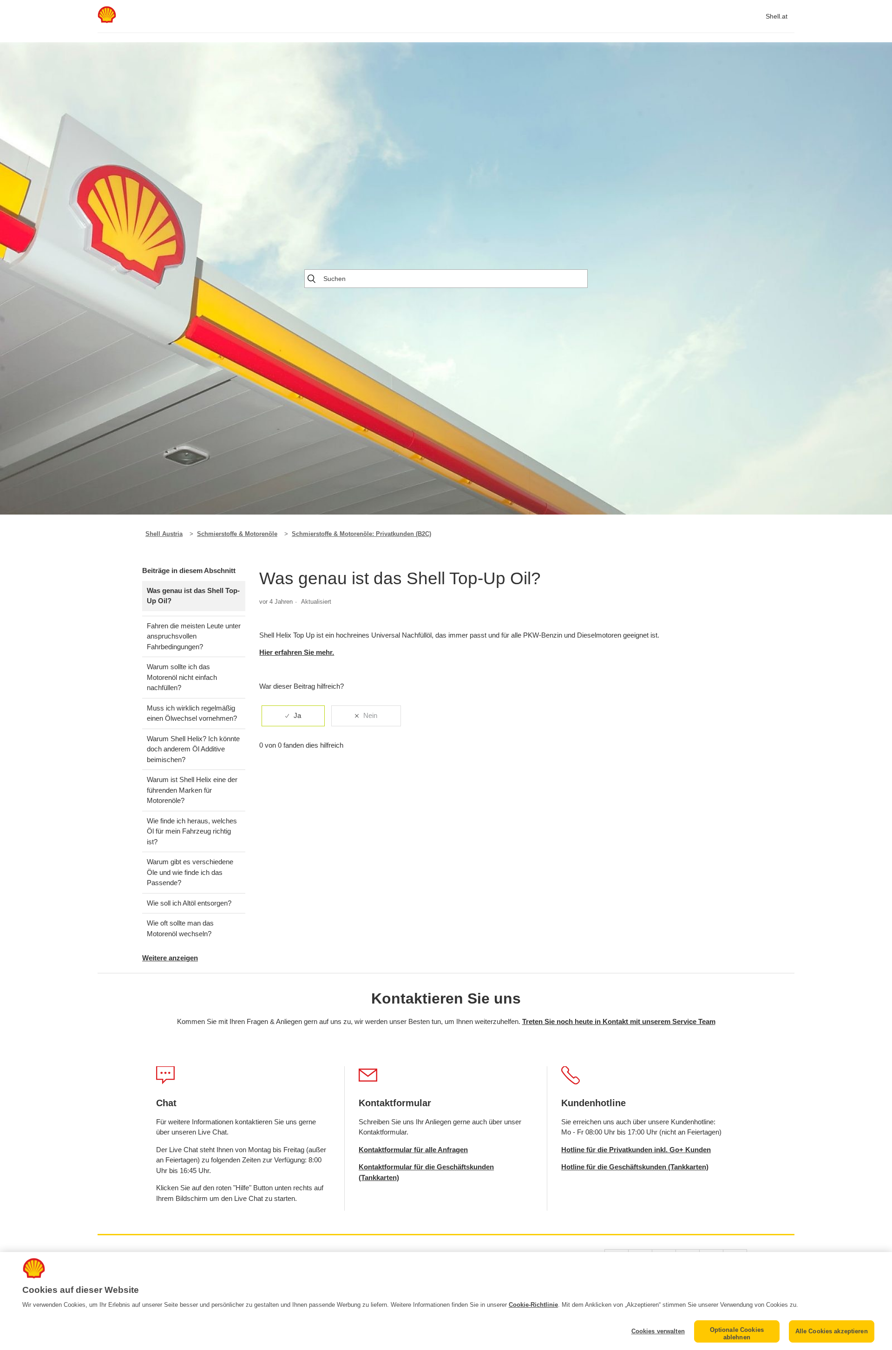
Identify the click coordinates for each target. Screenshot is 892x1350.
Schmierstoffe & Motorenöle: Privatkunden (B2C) (361, 533)
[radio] (293, 715)
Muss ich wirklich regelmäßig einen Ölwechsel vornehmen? (192, 713)
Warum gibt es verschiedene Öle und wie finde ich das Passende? (190, 872)
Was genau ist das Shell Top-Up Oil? (193, 596)
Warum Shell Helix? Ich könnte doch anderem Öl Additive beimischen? (193, 749)
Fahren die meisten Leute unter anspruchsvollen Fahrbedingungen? (194, 636)
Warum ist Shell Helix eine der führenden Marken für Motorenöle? (192, 790)
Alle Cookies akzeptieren (831, 1331)
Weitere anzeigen (170, 958)
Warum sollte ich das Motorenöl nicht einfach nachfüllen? (182, 677)
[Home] (107, 21)
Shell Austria (164, 533)
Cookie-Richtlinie (533, 1304)
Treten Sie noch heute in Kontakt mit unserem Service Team (618, 1021)
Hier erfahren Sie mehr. (296, 652)
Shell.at (776, 16)
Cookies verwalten (658, 1331)
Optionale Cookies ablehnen (737, 1333)
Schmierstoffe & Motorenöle (237, 533)
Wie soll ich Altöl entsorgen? (189, 903)
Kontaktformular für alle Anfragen (413, 1150)
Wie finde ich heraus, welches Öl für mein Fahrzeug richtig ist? (192, 831)
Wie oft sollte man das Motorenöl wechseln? (180, 928)
